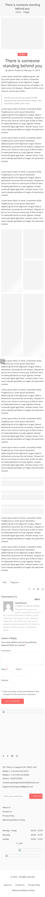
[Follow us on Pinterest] (12, 756)
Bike (4, 582)
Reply (37, 599)
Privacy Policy (8, 816)
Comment (6, 650)
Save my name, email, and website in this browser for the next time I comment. (21, 693)
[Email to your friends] (43, 589)
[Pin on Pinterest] (38, 589)
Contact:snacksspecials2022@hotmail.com (20, 782)
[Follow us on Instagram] (17, 756)
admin (11, 70)
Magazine (14, 582)
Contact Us (7, 811)
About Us (6, 807)
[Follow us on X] (3, 756)
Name (4, 669)
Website (4, 680)
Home (18, 12)
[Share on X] (29, 589)
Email (19, 669)
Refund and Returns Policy (13, 820)
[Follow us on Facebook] (8, 756)
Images (26, 12)
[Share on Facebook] (34, 589)
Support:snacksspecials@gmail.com (17, 786)
